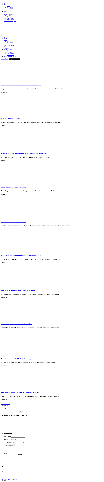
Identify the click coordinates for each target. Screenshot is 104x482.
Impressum (14, 479)
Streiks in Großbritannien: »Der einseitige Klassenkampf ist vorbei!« (20, 392)
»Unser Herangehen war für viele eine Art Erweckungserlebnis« (18, 359)
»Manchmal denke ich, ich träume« (10, 118)
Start (5, 2)
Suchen (5, 453)
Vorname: (6, 439)
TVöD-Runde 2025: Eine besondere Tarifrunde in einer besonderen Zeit (21, 85)
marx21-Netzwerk (8, 14)
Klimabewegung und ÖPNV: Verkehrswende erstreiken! (16, 324)
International (10, 7)
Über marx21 (10, 17)
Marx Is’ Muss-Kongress (10, 21)
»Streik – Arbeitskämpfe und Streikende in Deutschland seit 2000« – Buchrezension (24, 153)
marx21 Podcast (10, 19)
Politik (5, 4)
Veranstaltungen (10, 18)
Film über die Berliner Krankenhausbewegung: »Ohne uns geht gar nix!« (21, 255)
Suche (5, 3)
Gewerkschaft (10, 8)
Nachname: (6, 442)
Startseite (3, 59)
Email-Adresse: (7, 436)
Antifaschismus (10, 10)
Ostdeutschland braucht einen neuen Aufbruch (13, 222)
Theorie (5, 11)
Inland (8, 6)
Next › (5, 404)
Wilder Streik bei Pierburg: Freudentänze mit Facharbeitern (18, 290)
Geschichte (6, 12)
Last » (8, 404)
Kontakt (9, 15)
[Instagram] (6, 476)
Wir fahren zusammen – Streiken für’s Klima (13, 187)
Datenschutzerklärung (6, 479)
